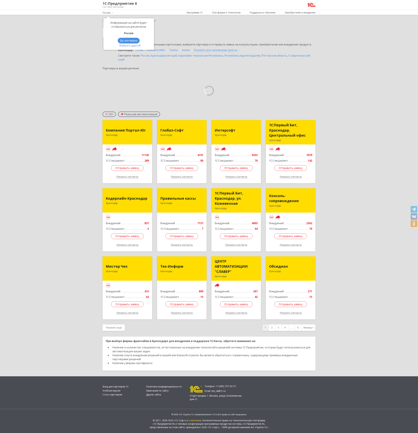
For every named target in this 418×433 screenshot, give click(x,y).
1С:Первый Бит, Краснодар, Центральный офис (287, 130)
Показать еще (114, 327)
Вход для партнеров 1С (116, 386)
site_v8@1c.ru (218, 390)
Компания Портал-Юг (126, 130)
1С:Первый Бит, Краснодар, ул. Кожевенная (229, 198)
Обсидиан (278, 266)
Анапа (186, 50)
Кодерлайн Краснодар (126, 198)
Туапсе (173, 50)
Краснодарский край (163, 55)
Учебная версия (111, 390)
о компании (193, 420)
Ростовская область (274, 55)
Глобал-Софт (172, 130)
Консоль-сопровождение (284, 198)
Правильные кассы (178, 198)
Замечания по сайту (157, 390)
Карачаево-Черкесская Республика (200, 55)
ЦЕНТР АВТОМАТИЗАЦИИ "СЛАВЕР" (231, 266)
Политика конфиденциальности (164, 386)
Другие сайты (153, 394)
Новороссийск (156, 50)
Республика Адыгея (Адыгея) (242, 55)
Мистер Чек (117, 266)
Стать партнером (112, 394)
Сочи (140, 50)
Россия (145, 55)
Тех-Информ (171, 266)
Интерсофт (225, 130)
